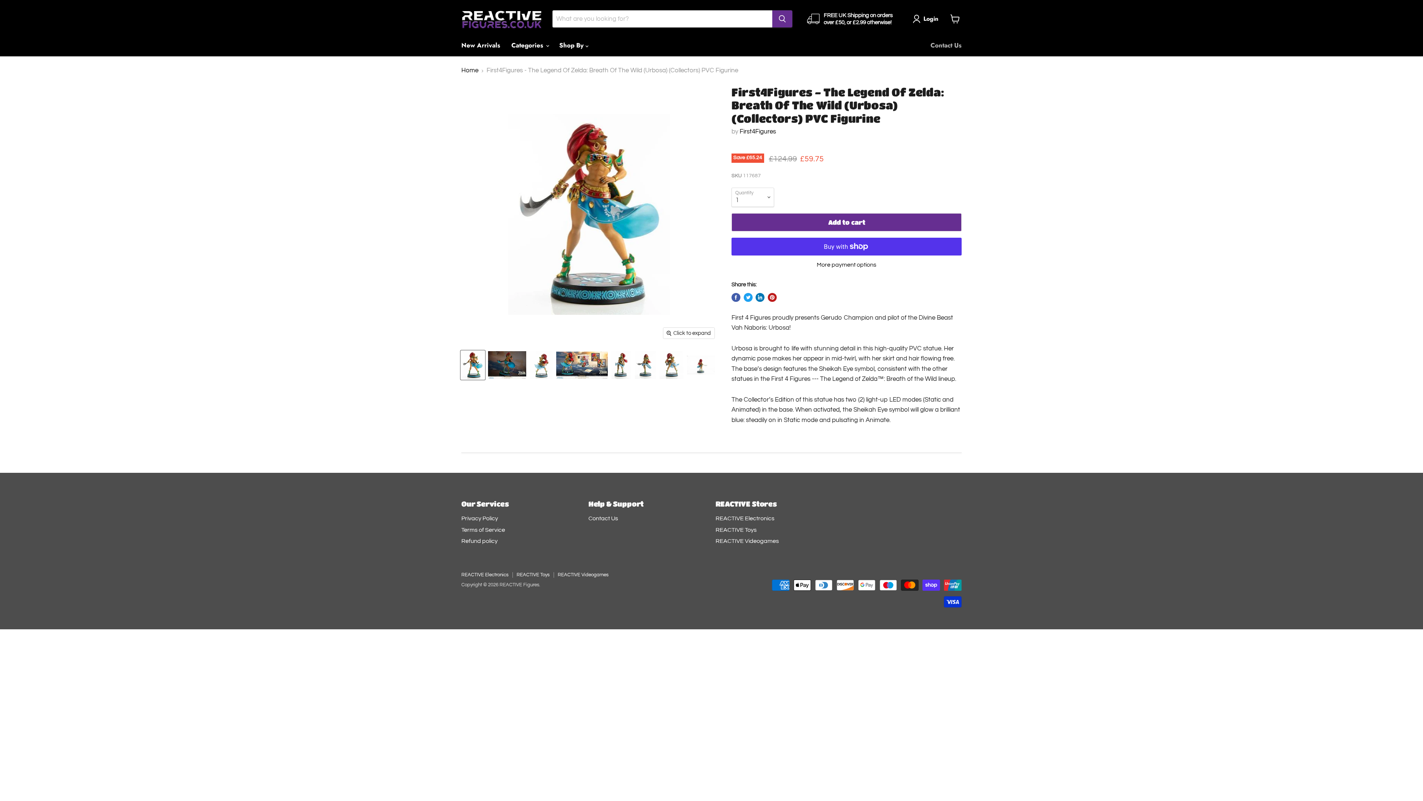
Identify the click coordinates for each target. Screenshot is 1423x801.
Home (469, 70)
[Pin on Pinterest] (772, 297)
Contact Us (946, 45)
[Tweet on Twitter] (748, 297)
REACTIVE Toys (736, 530)
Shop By (572, 45)
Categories (528, 45)
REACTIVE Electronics (745, 518)
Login (930, 18)
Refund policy (479, 541)
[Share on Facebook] (736, 297)
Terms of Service (483, 530)
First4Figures (758, 131)
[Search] (782, 18)
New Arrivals (480, 45)
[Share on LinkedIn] (760, 297)
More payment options (846, 265)
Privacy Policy (479, 518)
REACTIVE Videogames (747, 541)
